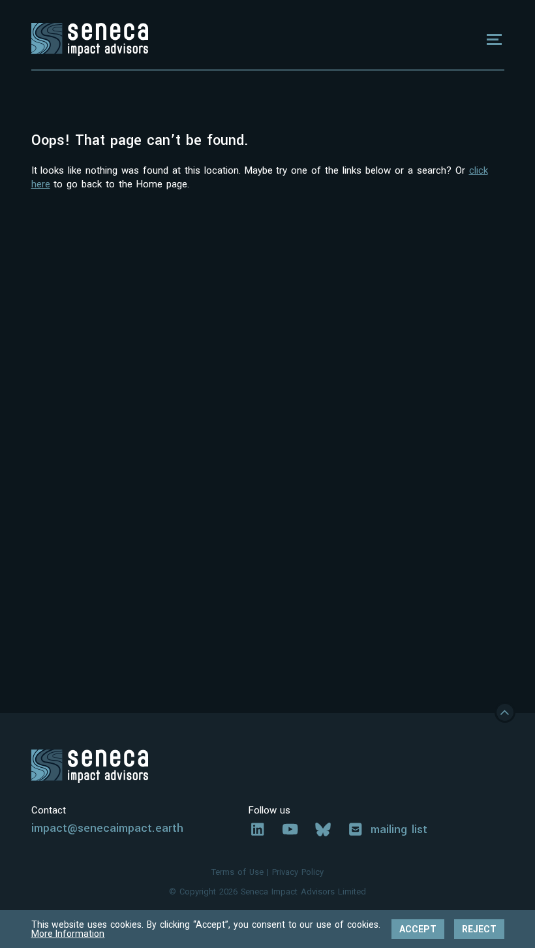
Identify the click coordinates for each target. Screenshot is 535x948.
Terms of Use (237, 872)
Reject (479, 929)
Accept (417, 929)
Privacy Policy (298, 872)
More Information (68, 933)
